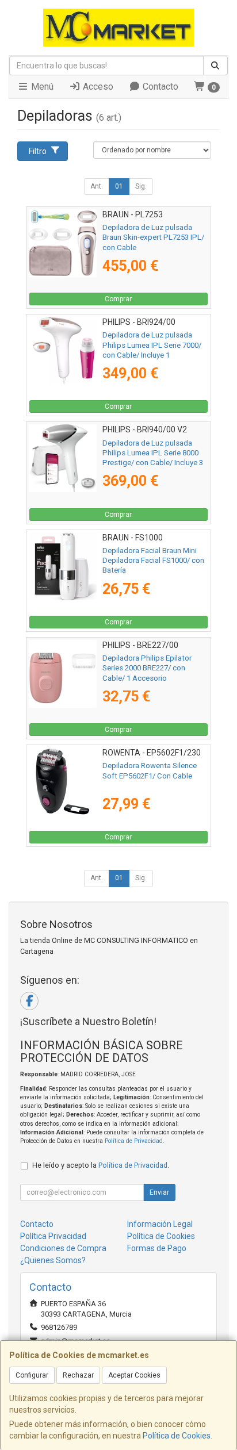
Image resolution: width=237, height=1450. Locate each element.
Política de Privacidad (134, 1141)
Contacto (159, 86)
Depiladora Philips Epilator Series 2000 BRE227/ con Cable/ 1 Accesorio (147, 668)
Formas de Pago (156, 1248)
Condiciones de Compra (63, 1248)
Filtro (38, 151)
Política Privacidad (53, 1236)
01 (119, 186)
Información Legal (160, 1224)
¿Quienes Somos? (53, 1260)
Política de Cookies (177, 1435)
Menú (41, 86)
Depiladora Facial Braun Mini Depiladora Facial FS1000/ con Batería (153, 560)
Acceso (97, 86)
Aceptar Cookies (134, 1375)
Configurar (32, 1375)
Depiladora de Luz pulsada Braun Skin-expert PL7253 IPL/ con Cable (153, 237)
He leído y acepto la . (100, 1165)
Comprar (118, 299)
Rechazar (78, 1375)
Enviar (159, 1192)
